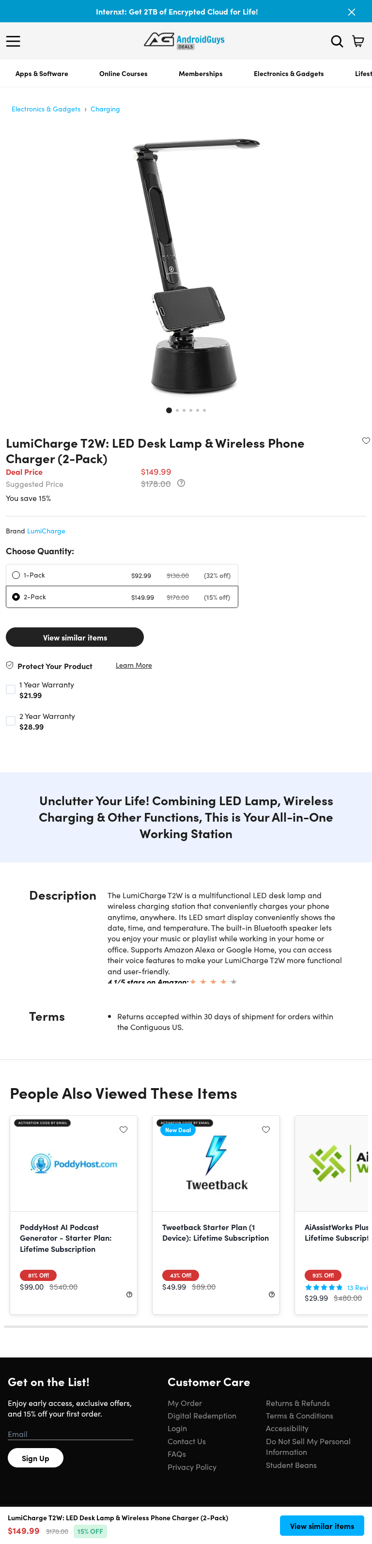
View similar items (75, 637)
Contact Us (187, 1440)
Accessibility (287, 1427)
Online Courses (123, 73)
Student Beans (291, 1464)
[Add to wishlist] (366, 440)
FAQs (177, 1453)
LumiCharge (46, 530)
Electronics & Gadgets (289, 73)
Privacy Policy (192, 1466)
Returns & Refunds (298, 1402)
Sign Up (35, 1457)
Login (177, 1427)
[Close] (351, 12)
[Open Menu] (15, 41)
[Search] (337, 41)
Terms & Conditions (299, 1415)
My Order (185, 1402)
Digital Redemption (202, 1415)
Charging (105, 108)
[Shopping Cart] (358, 41)
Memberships (201, 73)
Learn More (134, 665)
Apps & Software (42, 73)
